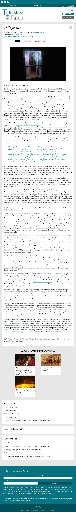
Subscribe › (69, 17)
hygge (25, 37)
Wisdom (31, 37)
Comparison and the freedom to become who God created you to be (28, 456)
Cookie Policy (44, 510)
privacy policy (18, 493)
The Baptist (18, 328)
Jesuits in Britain (28, 499)
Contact (52, 510)
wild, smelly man (9, 117)
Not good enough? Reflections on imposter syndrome (23, 450)
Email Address (9, 476)
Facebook (5, 2)
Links (27, 510)
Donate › (68, 14)
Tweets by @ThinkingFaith (13, 429)
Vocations (13, 5)
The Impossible (11, 411)
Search (2, 2)
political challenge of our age (42, 282)
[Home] (13, 14)
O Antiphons (17, 37)
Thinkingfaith (38, 5)
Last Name (8, 481)
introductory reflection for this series (28, 125)
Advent (10, 37)
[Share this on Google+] (28, 42)
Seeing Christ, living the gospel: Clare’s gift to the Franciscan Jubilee (29, 421)
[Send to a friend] (40, 42)
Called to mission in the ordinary (17, 443)
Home (22, 510)
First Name (42, 476)
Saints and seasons (16, 35)
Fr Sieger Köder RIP (12, 414)
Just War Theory (11, 407)
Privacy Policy (35, 510)
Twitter (8, 2)
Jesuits (68, 7)
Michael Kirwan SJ (38, 32)
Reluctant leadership (12, 417)
